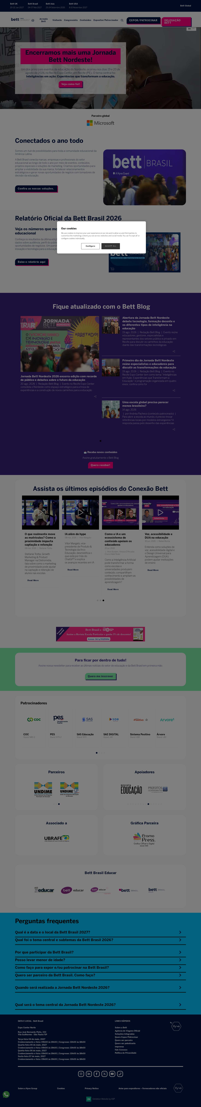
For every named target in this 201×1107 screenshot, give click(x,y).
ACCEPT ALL (110, 246)
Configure (90, 246)
